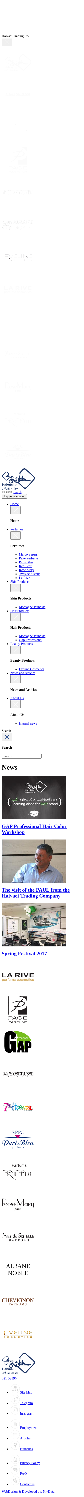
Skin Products (19, 581)
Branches (26, 1449)
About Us (17, 698)
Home (14, 504)
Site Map (26, 1392)
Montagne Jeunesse (32, 607)
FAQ (23, 1473)
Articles (25, 1438)
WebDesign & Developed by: (28, 1491)
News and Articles (22, 673)
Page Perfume (28, 558)
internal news (28, 723)
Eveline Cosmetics (31, 669)
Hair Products (19, 611)
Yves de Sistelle (29, 574)
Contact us (27, 1484)
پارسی (17, 492)
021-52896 (9, 1378)
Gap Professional (30, 640)
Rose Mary (26, 570)
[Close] (7, 42)
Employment (28, 1427)
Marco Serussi (28, 554)
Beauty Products (21, 644)
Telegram (26, 1403)
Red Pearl (25, 566)
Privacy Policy (30, 1463)
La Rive (24, 578)
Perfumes (16, 529)
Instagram (26, 1413)
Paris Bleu (26, 562)
